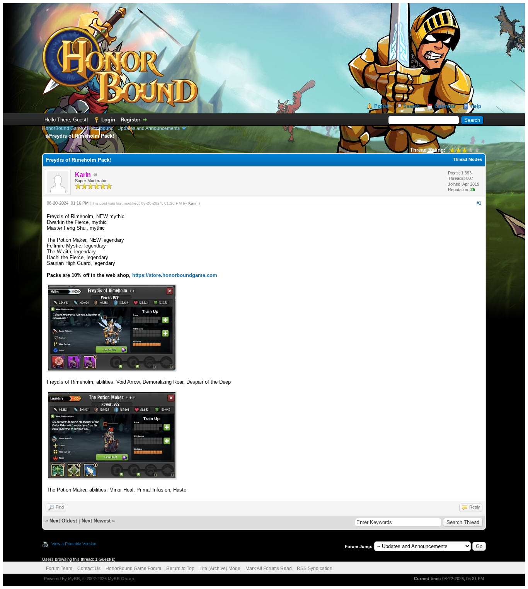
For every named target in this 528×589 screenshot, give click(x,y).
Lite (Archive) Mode (219, 568)
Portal (381, 106)
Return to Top (180, 568)
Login (108, 120)
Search (411, 106)
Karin (193, 203)
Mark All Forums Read (268, 568)
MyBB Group (121, 578)
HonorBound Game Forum (133, 568)
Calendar (445, 106)
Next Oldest (63, 521)
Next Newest (96, 521)
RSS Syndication (314, 568)
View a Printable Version (73, 543)
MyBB (74, 578)
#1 (479, 203)
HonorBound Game (62, 128)
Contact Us (88, 568)
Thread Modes (467, 159)
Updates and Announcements (149, 128)
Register (130, 120)
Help (475, 106)
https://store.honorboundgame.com (174, 275)
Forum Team (59, 568)
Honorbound (100, 128)
